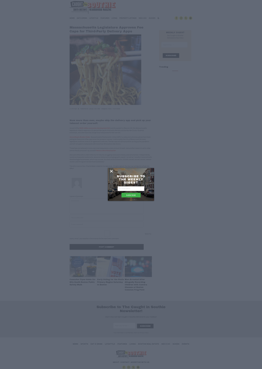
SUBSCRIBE (131, 195)
